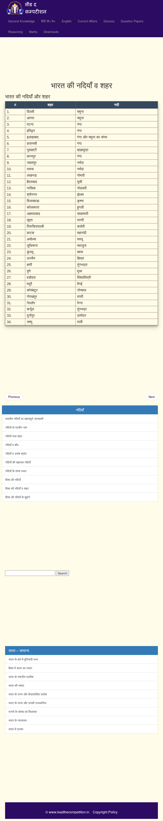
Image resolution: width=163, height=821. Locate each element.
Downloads (51, 32)
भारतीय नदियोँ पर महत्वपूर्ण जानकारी (24, 418)
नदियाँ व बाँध (11, 445)
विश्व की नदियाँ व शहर (17, 488)
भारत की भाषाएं (16, 685)
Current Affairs (87, 21)
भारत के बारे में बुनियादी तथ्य (23, 659)
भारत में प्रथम (15, 729)
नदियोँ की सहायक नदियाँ (18, 462)
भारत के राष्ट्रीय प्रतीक (21, 677)
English (67, 21)
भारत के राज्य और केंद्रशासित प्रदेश (27, 694)
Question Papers (132, 21)
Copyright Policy (105, 812)
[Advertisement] (81, 47)
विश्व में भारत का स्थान (20, 668)
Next (152, 397)
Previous (14, 397)
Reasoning (15, 32)
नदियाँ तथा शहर (13, 436)
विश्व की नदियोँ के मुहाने (17, 497)
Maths (33, 32)
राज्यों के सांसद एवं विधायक (22, 711)
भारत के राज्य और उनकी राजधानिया (27, 703)
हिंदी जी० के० (48, 21)
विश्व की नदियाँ (13, 479)
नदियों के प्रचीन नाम (16, 427)
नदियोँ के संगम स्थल (15, 471)
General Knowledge (21, 21)
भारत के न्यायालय (17, 720)
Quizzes (109, 21)
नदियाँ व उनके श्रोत (16, 453)
